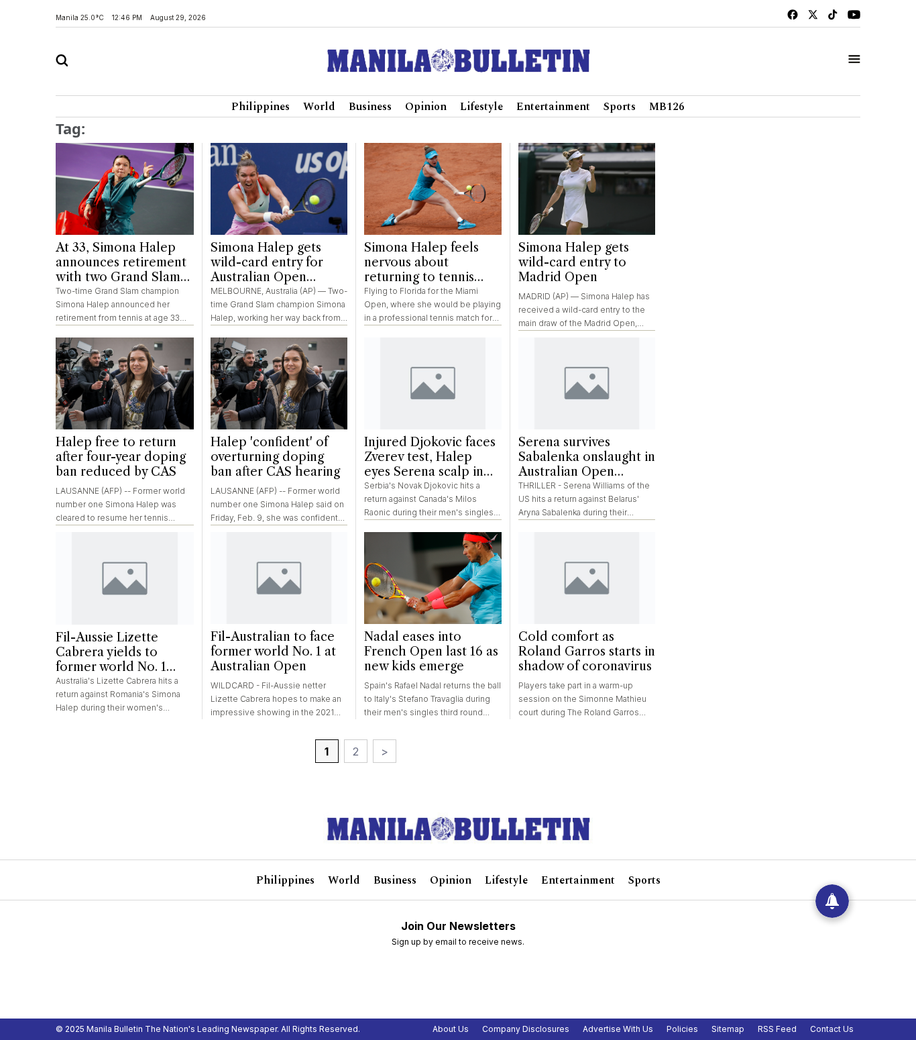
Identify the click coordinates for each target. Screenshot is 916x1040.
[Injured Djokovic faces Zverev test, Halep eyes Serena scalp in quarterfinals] (433, 383)
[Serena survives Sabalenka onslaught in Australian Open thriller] (587, 383)
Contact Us (832, 1029)
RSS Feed (777, 1029)
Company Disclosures (525, 1029)
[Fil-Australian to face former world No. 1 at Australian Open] (279, 578)
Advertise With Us (618, 1029)
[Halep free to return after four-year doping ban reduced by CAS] (125, 383)
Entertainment (553, 107)
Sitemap (727, 1029)
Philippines (260, 107)
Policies (682, 1029)
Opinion (426, 107)
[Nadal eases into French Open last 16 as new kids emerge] (433, 578)
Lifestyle (481, 107)
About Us (451, 1029)
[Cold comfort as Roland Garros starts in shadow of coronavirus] (587, 578)
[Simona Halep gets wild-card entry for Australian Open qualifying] (279, 189)
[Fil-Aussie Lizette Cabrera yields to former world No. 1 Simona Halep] (125, 578)
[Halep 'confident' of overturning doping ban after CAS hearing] (279, 383)
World (319, 107)
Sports (620, 107)
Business (370, 107)
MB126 (667, 107)
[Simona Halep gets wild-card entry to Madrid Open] (587, 189)
